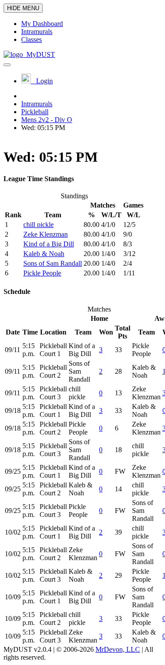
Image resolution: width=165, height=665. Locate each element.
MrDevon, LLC (117, 649)
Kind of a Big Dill (48, 244)
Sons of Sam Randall (52, 263)
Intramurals (36, 104)
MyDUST (39, 54)
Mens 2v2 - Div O (46, 119)
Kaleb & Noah (43, 253)
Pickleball (34, 111)
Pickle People (42, 273)
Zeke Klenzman (45, 234)
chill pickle (38, 224)
